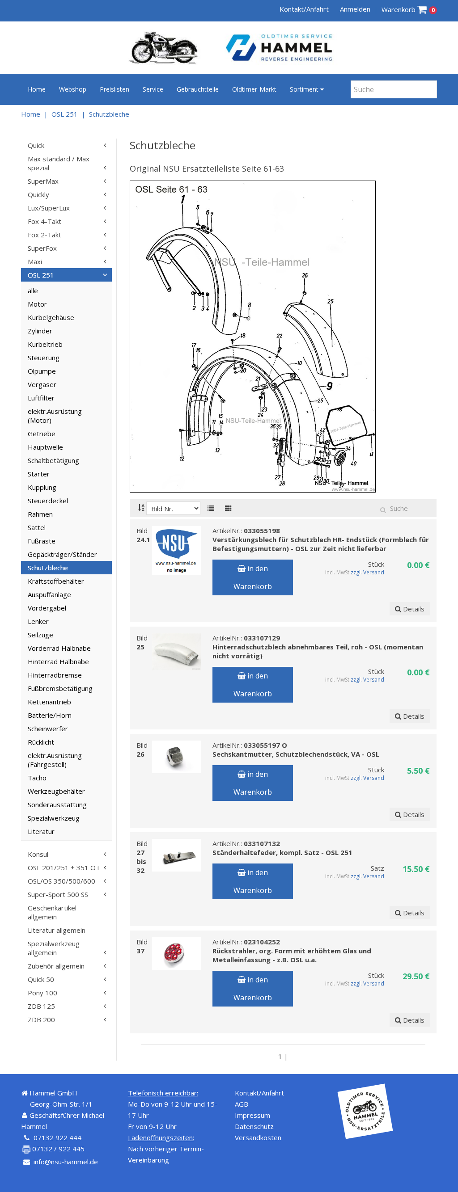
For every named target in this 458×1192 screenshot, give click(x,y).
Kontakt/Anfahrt (304, 8)
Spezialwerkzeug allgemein (54, 948)
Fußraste (41, 540)
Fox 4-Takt (44, 221)
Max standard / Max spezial (58, 163)
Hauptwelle (45, 446)
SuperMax (43, 181)
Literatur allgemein (56, 930)
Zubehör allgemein (56, 965)
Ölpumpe (42, 370)
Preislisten (114, 89)
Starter (39, 473)
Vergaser (42, 384)
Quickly (38, 194)
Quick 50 (41, 979)
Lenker (38, 621)
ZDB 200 (41, 1019)
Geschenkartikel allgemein (52, 912)
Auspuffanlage (49, 594)
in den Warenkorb (252, 577)
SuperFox (42, 248)
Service (153, 89)
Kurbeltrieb (45, 344)
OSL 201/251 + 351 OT (64, 867)
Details (412, 608)
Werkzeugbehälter (56, 791)
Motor (37, 303)
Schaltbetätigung (53, 460)
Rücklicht (41, 741)
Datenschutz (254, 1126)
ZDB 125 (41, 1006)
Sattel (37, 527)
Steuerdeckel (48, 500)
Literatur (41, 831)
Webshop (72, 89)
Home (37, 89)
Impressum (252, 1115)
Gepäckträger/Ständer (62, 554)
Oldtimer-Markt (254, 89)
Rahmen (40, 514)
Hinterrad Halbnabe (58, 661)
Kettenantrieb (49, 701)
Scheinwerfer (48, 728)
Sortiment (305, 89)
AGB (241, 1103)
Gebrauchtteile (198, 89)
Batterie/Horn (50, 715)
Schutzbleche (109, 114)
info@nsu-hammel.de (66, 1161)
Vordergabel (47, 607)
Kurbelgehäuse (51, 317)
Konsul (38, 854)
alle (33, 290)
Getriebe (41, 433)
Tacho (37, 777)
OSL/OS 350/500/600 (61, 880)
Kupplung (42, 487)
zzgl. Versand (367, 572)
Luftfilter (41, 397)
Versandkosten (258, 1137)
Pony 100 (42, 992)
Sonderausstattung (57, 804)
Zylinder (40, 330)
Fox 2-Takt (44, 234)
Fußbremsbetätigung (60, 688)
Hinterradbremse (55, 674)
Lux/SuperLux (49, 207)
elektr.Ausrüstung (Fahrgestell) (55, 760)
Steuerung (43, 357)
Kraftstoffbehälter (56, 581)
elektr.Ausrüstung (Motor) (55, 416)
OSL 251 (64, 114)
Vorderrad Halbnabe (59, 648)
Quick (36, 145)
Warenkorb (408, 9)
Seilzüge (40, 634)
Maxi (35, 261)
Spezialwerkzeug (54, 817)
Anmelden (355, 8)
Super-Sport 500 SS (58, 894)
